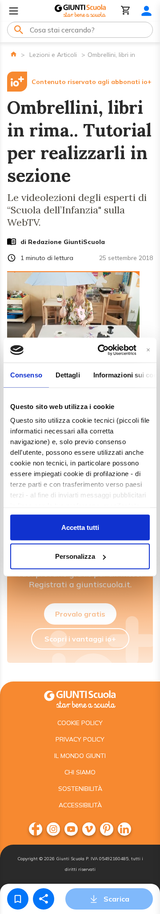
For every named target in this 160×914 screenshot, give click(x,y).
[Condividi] (43, 899)
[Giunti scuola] (80, 698)
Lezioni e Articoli (53, 55)
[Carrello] (125, 11)
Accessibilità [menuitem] (80, 805)
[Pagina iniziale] (13, 54)
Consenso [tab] (26, 374)
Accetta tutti (80, 527)
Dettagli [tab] (68, 374)
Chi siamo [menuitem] (80, 772)
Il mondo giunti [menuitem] (80, 756)
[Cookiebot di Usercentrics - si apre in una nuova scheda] (101, 350)
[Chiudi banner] (148, 350)
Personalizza (75, 556)
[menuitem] (35, 829)
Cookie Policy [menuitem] (80, 723)
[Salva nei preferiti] (17, 899)
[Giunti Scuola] (80, 10)
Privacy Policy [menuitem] (80, 739)
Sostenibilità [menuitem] (80, 789)
